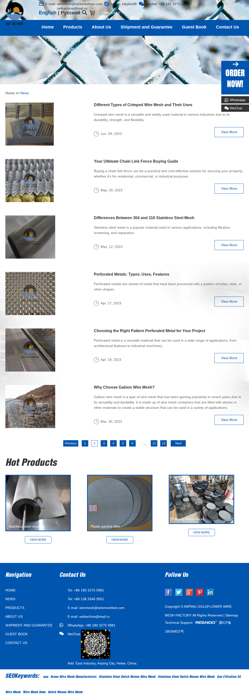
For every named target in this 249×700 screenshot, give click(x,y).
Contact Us (227, 27)
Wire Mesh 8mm (34, 692)
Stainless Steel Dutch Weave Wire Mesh (186, 677)
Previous (71, 443)
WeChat (236, 108)
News (24, 93)
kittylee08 (129, 4)
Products (72, 27)
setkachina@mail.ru (66, 8)
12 (154, 443)
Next (178, 443)
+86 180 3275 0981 (100, 625)
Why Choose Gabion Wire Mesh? (124, 387)
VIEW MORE (119, 539)
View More (229, 132)
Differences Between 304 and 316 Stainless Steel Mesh (144, 218)
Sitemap (231, 615)
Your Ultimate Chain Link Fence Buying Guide (136, 161)
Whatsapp (237, 100)
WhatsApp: (76, 625)
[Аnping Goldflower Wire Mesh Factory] (14, 13)
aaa (45, 677)
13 (163, 443)
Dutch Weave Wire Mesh (65, 692)
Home (48, 27)
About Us (101, 27)
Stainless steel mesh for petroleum (27, 531)
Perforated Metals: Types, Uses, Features (131, 274)
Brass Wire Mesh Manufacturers (73, 677)
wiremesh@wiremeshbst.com (79, 4)
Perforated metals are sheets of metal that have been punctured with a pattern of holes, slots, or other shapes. (168, 286)
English (47, 12)
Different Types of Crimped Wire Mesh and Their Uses (143, 105)
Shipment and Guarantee (146, 27)
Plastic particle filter (105, 526)
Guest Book (194, 27)
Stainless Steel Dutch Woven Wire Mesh (127, 677)
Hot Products (31, 463)
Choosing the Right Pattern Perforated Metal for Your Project (149, 331)
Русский (70, 12)
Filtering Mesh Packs (188, 519)
